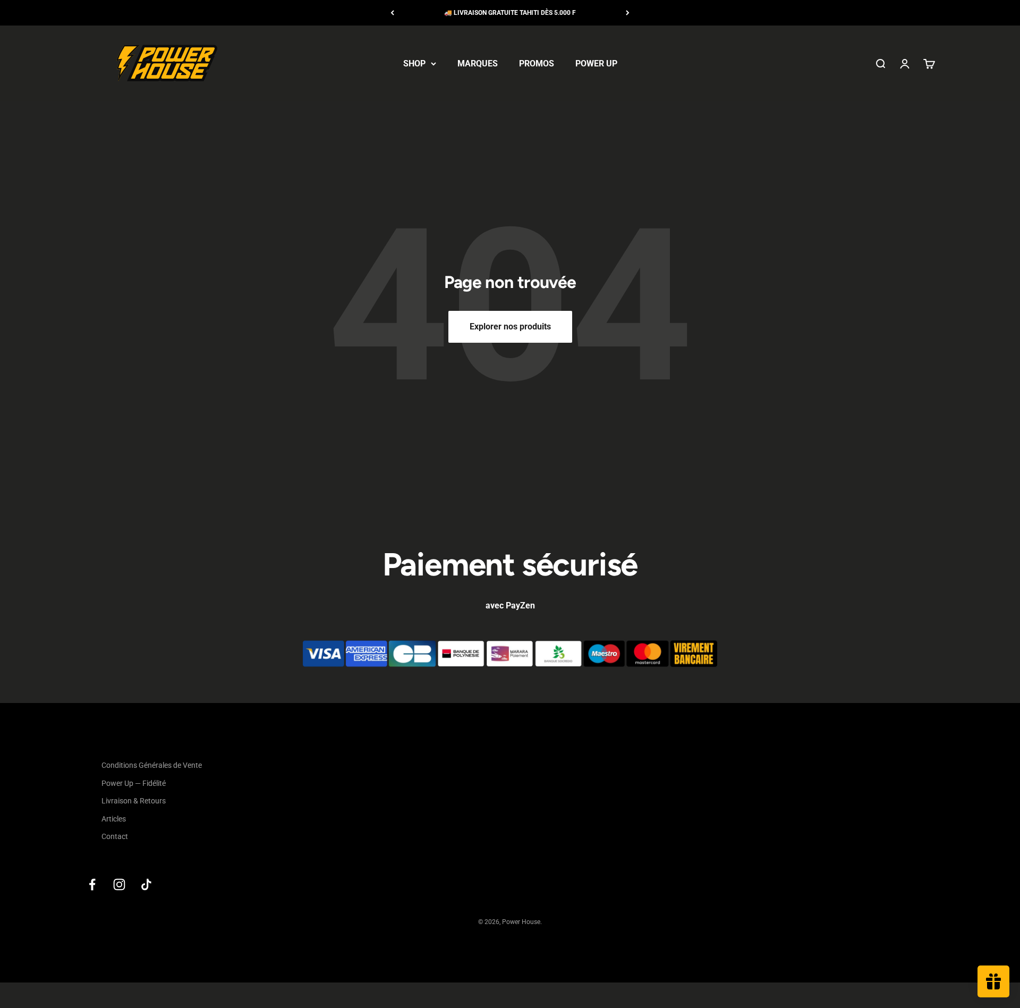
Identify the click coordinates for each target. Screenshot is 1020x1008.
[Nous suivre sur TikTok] (146, 884)
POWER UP (596, 63)
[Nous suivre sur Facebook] (92, 884)
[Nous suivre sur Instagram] (119, 884)
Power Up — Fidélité (133, 783)
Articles (113, 819)
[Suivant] (628, 12)
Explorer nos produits (510, 326)
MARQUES (477, 63)
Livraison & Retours (133, 801)
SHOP (414, 63)
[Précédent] (392, 12)
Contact (114, 836)
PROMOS (536, 63)
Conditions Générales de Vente (151, 765)
